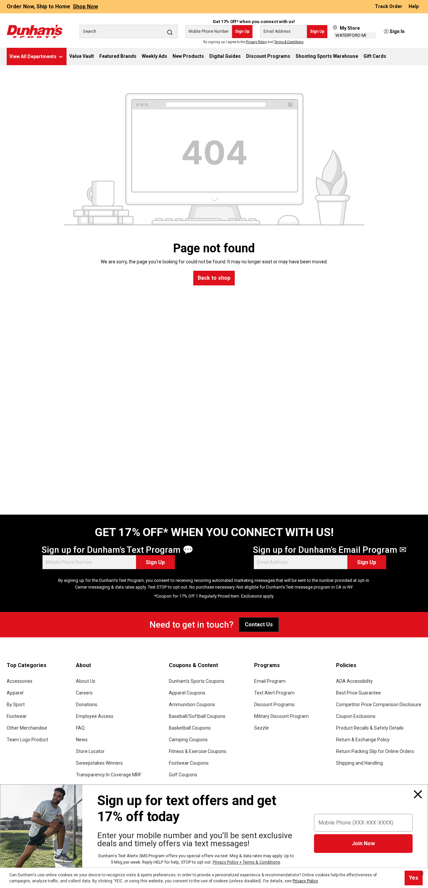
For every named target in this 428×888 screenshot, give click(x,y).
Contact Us (259, 624)
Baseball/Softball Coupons (197, 716)
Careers (84, 692)
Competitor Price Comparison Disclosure (378, 704)
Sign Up (242, 31)
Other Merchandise (27, 728)
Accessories (19, 681)
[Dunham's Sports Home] (35, 31)
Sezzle (261, 728)
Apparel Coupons (187, 692)
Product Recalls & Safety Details (370, 728)
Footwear (17, 716)
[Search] (170, 32)
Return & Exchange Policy (363, 739)
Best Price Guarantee (358, 692)
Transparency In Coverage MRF (108, 774)
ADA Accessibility (354, 681)
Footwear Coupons (189, 763)
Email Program (270, 681)
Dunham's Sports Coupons (196, 681)
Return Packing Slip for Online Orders (375, 751)
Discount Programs (274, 704)
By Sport (16, 704)
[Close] (418, 794)
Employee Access (94, 716)
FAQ (80, 728)
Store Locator (90, 751)
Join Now (363, 843)
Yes (413, 878)
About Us (85, 681)
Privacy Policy (256, 42)
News (82, 739)
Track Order (389, 6)
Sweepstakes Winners (99, 763)
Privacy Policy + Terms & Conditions (246, 862)
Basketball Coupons (190, 728)
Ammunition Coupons (192, 704)
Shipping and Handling (359, 763)
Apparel (15, 692)
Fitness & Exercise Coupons (197, 751)
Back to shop (214, 278)
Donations (86, 704)
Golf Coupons (183, 774)
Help (414, 6)
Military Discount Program (281, 716)
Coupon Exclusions (356, 716)
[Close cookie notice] (422, 874)
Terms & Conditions (289, 42)
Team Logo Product (27, 739)
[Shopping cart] (417, 32)
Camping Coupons (188, 739)
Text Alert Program (274, 692)
